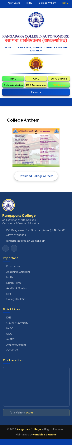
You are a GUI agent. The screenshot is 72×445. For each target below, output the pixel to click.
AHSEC (10, 339)
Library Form (13, 282)
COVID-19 (12, 350)
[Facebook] (14, 248)
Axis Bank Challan (16, 288)
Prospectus (13, 266)
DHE (8, 317)
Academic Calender (18, 271)
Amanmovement (16, 344)
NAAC (9, 328)
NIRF (9, 293)
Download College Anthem (36, 176)
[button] (13, 78)
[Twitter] (5, 248)
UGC (9, 333)
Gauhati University (17, 322)
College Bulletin (15, 298)
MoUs (9, 277)
